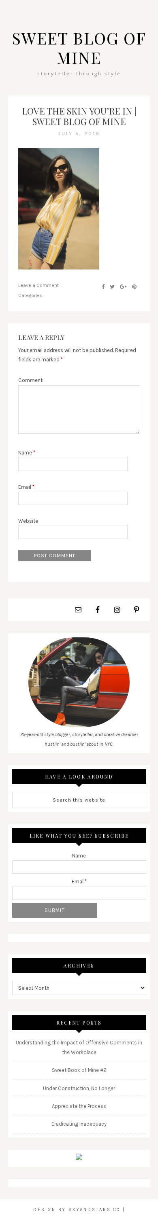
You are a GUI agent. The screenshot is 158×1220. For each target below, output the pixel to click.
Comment (30, 380)
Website (28, 521)
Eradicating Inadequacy (79, 1124)
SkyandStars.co (94, 1209)
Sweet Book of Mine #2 (79, 1070)
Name (26, 453)
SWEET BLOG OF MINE (79, 47)
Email (26, 487)
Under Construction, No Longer (79, 1088)
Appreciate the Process (79, 1106)
